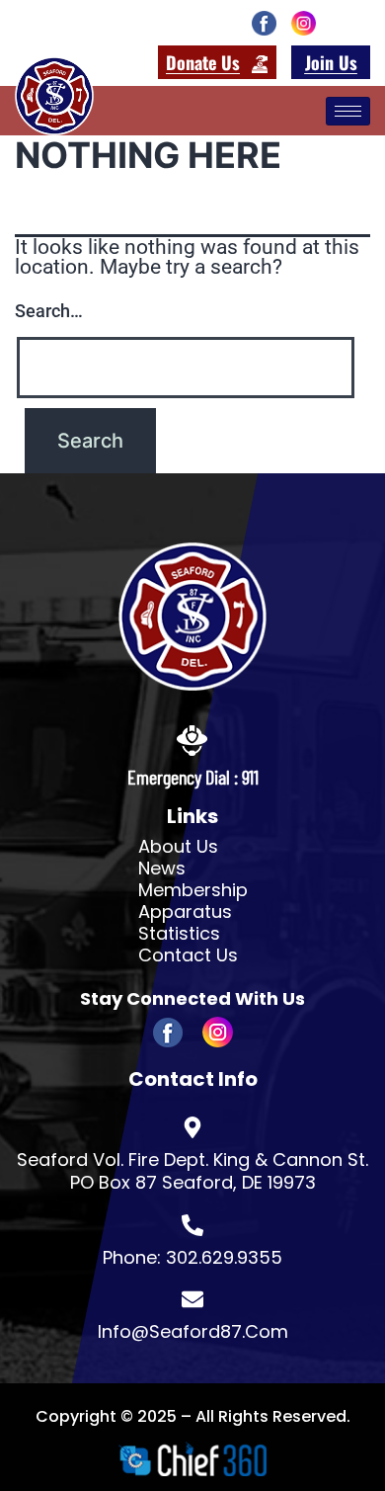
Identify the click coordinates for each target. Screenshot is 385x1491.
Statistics (179, 934)
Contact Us (188, 955)
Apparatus (185, 912)
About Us (178, 847)
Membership (193, 890)
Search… (49, 310)
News (162, 868)
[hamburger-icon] (348, 111)
